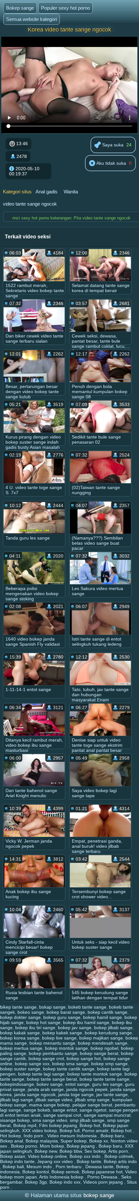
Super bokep (73, 1140)
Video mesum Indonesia (72, 1135)
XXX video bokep (39, 1130)
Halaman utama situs (56, 1195)
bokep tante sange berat (52, 1079)
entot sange (77, 1084)
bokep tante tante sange (104, 1079)
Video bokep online (47, 1156)
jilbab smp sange (92, 1099)
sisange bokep (15, 1120)
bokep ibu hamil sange (86, 1022)
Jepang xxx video (55, 1161)
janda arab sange (46, 1089)
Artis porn (118, 1151)
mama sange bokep (49, 1104)
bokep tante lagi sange (41, 1073)
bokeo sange (30, 1012)
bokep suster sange (20, 1068)
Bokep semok (65, 1171)
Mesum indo (40, 1166)
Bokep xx (98, 1140)
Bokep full (69, 1130)
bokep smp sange (109, 1063)
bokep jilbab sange (113, 1027)
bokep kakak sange (20, 1032)
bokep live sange (59, 1037)
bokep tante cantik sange (68, 1068)
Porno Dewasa (103, 1176)
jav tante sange (112, 1094)
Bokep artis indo (120, 1161)
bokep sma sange (70, 1063)
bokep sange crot (46, 1058)
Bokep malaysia (42, 1140)
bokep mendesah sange (102, 1043)
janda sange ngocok (35, 1094)
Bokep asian (12, 1156)
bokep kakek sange (62, 1032)
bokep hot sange (43, 1022)
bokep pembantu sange (53, 1053)
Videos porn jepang (103, 1182)
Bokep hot (90, 1125)
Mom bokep (52, 1146)
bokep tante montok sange (94, 1073)
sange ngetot (93, 1110)
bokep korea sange (19, 1037)
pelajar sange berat (92, 1104)
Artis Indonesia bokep (62, 1176)
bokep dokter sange (20, 1017)
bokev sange (50, 1084)
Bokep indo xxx (64, 1182)
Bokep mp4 (25, 1125)
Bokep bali (13, 1166)
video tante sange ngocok (30, 204)
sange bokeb (37, 1110)
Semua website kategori (31, 19)
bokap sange (52, 1007)
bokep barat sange (66, 1012)
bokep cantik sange (107, 1012)
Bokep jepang (81, 1146)
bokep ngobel (104, 1048)
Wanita (71, 191)
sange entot (65, 1110)
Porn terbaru (69, 1166)
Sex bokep (95, 1151)
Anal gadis (47, 191)
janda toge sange (76, 1094)
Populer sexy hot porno (65, 8)
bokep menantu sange (52, 1043)
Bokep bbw (70, 1151)
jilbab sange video (54, 1099)
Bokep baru (112, 1135)
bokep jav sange (74, 1027)
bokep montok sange (66, 1048)
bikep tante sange (18, 1007)
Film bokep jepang (58, 1125)
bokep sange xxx (32, 1063)
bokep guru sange (61, 1017)
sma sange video (49, 1120)
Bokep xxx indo (86, 1156)
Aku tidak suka (110, 163)
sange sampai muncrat (107, 1115)
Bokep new (46, 1151)
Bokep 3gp (36, 1182)
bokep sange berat (99, 1053)
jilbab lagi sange (16, 1099)
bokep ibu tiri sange (35, 1027)
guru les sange (107, 1084)
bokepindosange (17, 1084)
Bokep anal (11, 1140)
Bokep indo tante (17, 1161)
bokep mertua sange (21, 1048)
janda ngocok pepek (87, 1089)
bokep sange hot (84, 1058)
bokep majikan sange (101, 1037)
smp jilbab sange (87, 1120)
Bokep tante (89, 1161)
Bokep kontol (35, 1171)
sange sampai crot (62, 1115)
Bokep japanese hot (102, 1171)
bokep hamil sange (102, 1017)
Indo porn (34, 1135)
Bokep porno (24, 1146)
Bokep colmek (118, 1156)
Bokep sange (20, 8)
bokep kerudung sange (108, 1032)
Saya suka (112, 144)
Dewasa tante (99, 1166)
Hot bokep (10, 1135)
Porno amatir (95, 1130)
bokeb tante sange (87, 1007)
